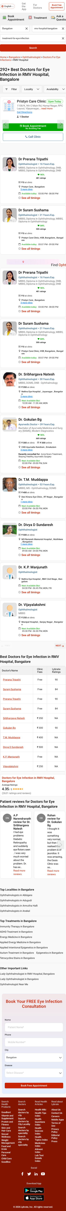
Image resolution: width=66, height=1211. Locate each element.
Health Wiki (40, 1109)
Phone (8, 1035)
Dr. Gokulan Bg (30, 419)
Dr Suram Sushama (33, 210)
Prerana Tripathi (12, 679)
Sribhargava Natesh (14, 718)
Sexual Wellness (6, 1135)
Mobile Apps (57, 1119)
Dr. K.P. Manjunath (32, 567)
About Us (56, 1109)
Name (8, 1020)
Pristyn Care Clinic (31, 101)
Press (54, 1141)
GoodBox (6, 1162)
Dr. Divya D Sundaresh (35, 525)
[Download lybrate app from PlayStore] (34, 1193)
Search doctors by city (23, 1112)
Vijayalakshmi (10, 766)
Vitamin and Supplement (7, 1117)
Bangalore (14, 57)
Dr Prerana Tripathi (33, 159)
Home (3, 57)
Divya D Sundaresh (13, 747)
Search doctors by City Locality (24, 1121)
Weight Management (8, 1141)
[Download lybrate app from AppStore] (34, 1200)
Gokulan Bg (9, 727)
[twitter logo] (29, 1175)
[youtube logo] (43, 1175)
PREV (7, 645)
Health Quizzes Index (39, 1131)
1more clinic (27, 502)
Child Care (6, 1158)
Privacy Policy (55, 1130)
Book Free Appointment (57, 6)
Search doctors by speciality (23, 1130)
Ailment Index (39, 1150)
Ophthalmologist (31, 57)
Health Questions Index (40, 1122)
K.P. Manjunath (11, 756)
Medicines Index (40, 1144)
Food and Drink (6, 1147)
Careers (55, 1116)
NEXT (58, 645)
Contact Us (56, 1113)
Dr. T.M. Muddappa (33, 479)
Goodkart (6, 1112)
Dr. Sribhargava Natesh (36, 374)
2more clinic (27, 396)
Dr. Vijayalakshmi (31, 605)
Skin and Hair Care (6, 1129)
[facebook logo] (22, 1175)
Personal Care (5, 1154)
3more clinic (27, 189)
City (6, 1050)
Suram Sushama (12, 689)
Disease (8, 1065)
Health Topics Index (41, 1138)
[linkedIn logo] (36, 1175)
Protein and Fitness (7, 1123)
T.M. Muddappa (11, 737)
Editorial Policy (55, 1136)
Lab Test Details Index (39, 1158)
